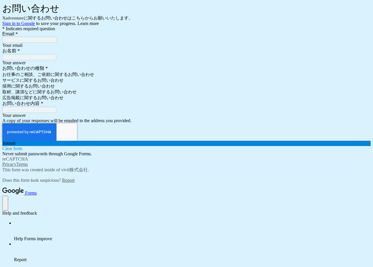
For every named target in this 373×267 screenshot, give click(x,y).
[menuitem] (192, 230)
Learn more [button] (88, 23)
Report (68, 180)
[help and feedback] (5, 203)
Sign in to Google (18, 23)
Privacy (9, 164)
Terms (22, 164)
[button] (186, 143)
